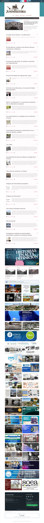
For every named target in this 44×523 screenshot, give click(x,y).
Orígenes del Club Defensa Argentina (17, 183)
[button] (37, 34)
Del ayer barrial (10, 221)
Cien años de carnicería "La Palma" (16, 171)
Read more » (36, 57)
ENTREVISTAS (17, 15)
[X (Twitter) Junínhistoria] (30, 496)
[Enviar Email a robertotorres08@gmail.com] (26, 496)
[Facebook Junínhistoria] (28, 496)
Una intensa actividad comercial (15, 208)
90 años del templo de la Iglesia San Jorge (18, 75)
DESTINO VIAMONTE (22, 15)
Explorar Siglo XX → (19, 278)
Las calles (9, 144)
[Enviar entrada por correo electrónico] (14, 43)
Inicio (13, 15)
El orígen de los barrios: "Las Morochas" (18, 35)
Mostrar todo (35, 18)
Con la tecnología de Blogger (22, 519)
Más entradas (22, 246)
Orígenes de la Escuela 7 (13, 196)
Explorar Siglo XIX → (7, 278)
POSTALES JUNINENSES (29, 15)
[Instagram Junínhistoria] (32, 496)
